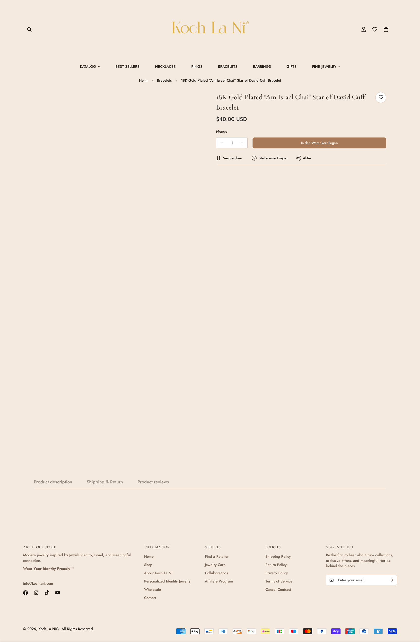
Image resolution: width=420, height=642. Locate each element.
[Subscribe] (391, 580)
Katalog (88, 66)
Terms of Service (278, 581)
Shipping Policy (278, 556)
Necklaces (165, 66)
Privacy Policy (276, 573)
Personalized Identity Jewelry (167, 581)
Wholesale (152, 589)
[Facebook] (25, 592)
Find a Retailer (217, 556)
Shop (148, 564)
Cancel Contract (278, 589)
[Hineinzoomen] (193, 101)
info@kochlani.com (38, 583)
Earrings (262, 66)
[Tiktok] (46, 592)
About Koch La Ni (158, 573)
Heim (143, 80)
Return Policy (276, 564)
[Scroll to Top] (410, 615)
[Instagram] (36, 592)
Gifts (292, 66)
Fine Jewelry (324, 66)
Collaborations (216, 573)
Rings (196, 66)
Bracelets (227, 66)
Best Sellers (127, 66)
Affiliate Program (219, 581)
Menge (221, 131)
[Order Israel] (210, 29)
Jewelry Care (215, 564)
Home (149, 556)
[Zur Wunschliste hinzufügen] (380, 97)
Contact (150, 597)
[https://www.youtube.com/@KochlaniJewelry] (57, 592)
